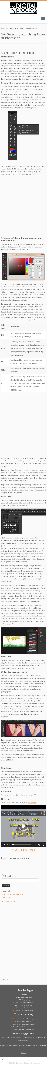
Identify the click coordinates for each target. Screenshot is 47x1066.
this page (31, 803)
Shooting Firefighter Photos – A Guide (23, 1029)
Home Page (24, 994)
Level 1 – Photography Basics (24, 997)
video (23, 79)
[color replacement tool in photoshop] (23, 728)
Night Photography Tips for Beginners (24, 1026)
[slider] (21, 844)
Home (3, 28)
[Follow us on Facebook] (3, 1059)
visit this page (29, 795)
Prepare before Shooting (24, 1021)
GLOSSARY (6, 898)
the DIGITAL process (17, 1063)
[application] (23, 826)
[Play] (4, 845)
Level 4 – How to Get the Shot (23, 1005)
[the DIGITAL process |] (23, 8)
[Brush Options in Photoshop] (23, 522)
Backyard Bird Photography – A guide (23, 1024)
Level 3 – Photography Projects (24, 1002)
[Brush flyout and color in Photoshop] (23, 136)
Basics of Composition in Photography (24, 1018)
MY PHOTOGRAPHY (10, 901)
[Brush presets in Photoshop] (23, 640)
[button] (23, 826)
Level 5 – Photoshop (24, 1007)
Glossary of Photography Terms (24, 1010)
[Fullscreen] (42, 845)
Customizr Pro (36, 1063)
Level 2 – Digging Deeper (24, 999)
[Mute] (39, 845)
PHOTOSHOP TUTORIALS (12, 894)
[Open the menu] (43, 19)
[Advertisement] (23, 207)
